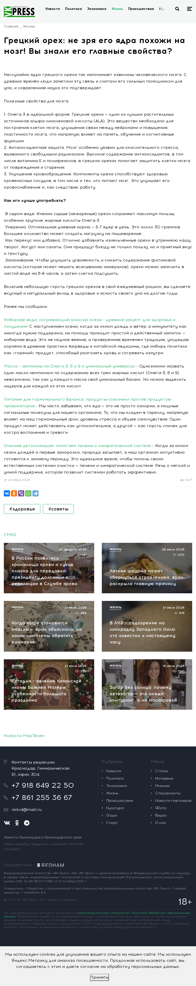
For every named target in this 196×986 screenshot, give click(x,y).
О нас (160, 823)
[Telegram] (35, 493)
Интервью (164, 778)
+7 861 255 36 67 (41, 797)
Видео (160, 815)
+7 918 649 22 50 (42, 785)
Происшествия (141, 9)
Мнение (162, 786)
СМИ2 (10, 534)
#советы (58, 509)
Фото (160, 808)
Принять (99, 977)
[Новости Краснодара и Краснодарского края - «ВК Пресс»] (19, 11)
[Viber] (21, 493)
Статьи (161, 771)
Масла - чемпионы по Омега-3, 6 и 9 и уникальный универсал (69, 366)
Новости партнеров (173, 800)
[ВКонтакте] (7, 493)
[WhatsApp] (28, 493)
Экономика (96, 9)
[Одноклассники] (14, 493)
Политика (73, 9)
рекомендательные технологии (103, 913)
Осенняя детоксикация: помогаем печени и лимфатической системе (77, 445)
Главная (11, 26)
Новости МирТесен (24, 735)
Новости (52, 9)
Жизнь (117, 9)
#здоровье (22, 509)
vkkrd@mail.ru (26, 809)
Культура (115, 808)
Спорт (112, 823)
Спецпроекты (167, 793)
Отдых (111, 815)
